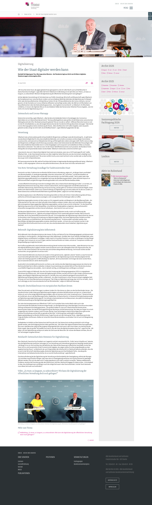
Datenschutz (112, 480)
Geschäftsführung (23, 464)
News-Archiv (27, 14)
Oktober (122, 85)
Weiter (116, 128)
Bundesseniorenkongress (81, 464)
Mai (120, 70)
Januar (117, 73)
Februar (110, 73)
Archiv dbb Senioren (126, 3)
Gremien (20, 461)
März (104, 73)
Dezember (105, 85)
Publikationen (24, 473)
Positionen (50, 457)
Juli (111, 70)
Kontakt (20, 467)
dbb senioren (23, 457)
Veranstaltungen (81, 457)
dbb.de (117, 3)
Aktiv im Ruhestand (112, 170)
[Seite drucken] (91, 83)
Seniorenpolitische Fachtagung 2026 (111, 121)
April (125, 70)
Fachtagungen (78, 461)
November (114, 85)
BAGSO (20, 469)
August (105, 70)
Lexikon (106, 156)
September (106, 88)
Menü (126, 8)
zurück (91, 440)
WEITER (116, 162)
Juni (115, 70)
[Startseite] (19, 14)
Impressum (112, 487)
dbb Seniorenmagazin (120, 176)
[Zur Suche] (150, 14)
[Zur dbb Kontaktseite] (150, 18)
